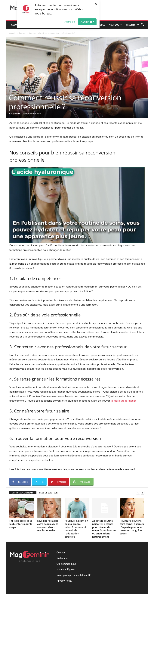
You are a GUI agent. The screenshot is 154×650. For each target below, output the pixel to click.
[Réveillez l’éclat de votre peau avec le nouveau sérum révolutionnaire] (49, 508)
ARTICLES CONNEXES (22, 492)
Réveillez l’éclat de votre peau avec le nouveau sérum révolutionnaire (47, 525)
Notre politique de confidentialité (74, 575)
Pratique (114, 24)
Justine (16, 113)
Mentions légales (66, 569)
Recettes (130, 24)
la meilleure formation (124, 400)
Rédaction (62, 558)
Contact (61, 552)
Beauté (22, 33)
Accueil (15, 24)
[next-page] (142, 493)
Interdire (69, 21)
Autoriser (87, 21)
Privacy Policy (64, 580)
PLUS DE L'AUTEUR (48, 492)
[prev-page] (138, 493)
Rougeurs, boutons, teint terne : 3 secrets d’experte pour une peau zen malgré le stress (132, 527)
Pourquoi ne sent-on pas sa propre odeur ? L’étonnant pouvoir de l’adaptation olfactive (76, 528)
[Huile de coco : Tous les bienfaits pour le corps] (21, 508)
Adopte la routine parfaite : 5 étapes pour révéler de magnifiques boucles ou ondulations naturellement (104, 528)
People (101, 24)
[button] (142, 25)
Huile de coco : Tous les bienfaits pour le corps (20, 524)
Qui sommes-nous (66, 563)
